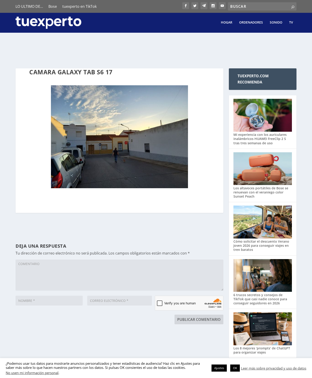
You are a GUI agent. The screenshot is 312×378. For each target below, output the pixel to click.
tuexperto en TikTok (79, 6)
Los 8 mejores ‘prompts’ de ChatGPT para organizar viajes (261, 350)
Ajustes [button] (219, 368)
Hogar (226, 22)
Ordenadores (251, 22)
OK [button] (235, 368)
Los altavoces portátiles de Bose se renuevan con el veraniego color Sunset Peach (260, 192)
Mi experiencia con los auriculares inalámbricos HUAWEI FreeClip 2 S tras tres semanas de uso (260, 138)
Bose (52, 6)
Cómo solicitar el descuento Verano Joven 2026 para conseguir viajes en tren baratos (261, 245)
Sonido (276, 22)
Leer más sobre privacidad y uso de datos (273, 368)
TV (291, 22)
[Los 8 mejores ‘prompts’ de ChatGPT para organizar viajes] (262, 329)
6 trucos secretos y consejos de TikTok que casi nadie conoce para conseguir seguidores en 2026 (260, 299)
